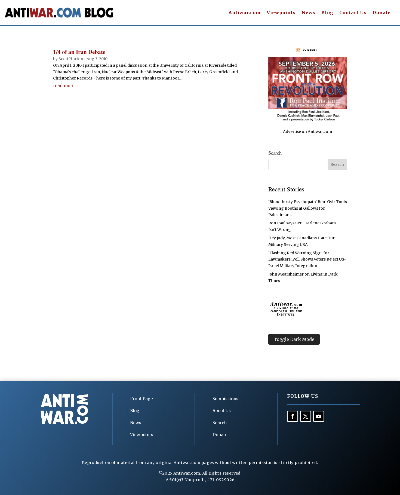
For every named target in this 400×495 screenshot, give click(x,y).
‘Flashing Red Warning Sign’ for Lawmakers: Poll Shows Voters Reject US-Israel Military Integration (307, 259)
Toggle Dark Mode (294, 339)
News (308, 13)
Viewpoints (281, 13)
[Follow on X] (305, 416)
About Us (222, 410)
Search (220, 422)
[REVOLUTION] (307, 120)
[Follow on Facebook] (292, 416)
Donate (382, 13)
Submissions (225, 398)
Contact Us (353, 13)
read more (64, 85)
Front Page (141, 398)
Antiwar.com (245, 13)
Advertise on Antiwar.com (307, 131)
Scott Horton (71, 58)
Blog (327, 13)
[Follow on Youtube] (318, 416)
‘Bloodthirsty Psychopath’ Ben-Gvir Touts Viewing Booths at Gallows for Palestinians (307, 208)
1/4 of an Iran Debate (79, 52)
